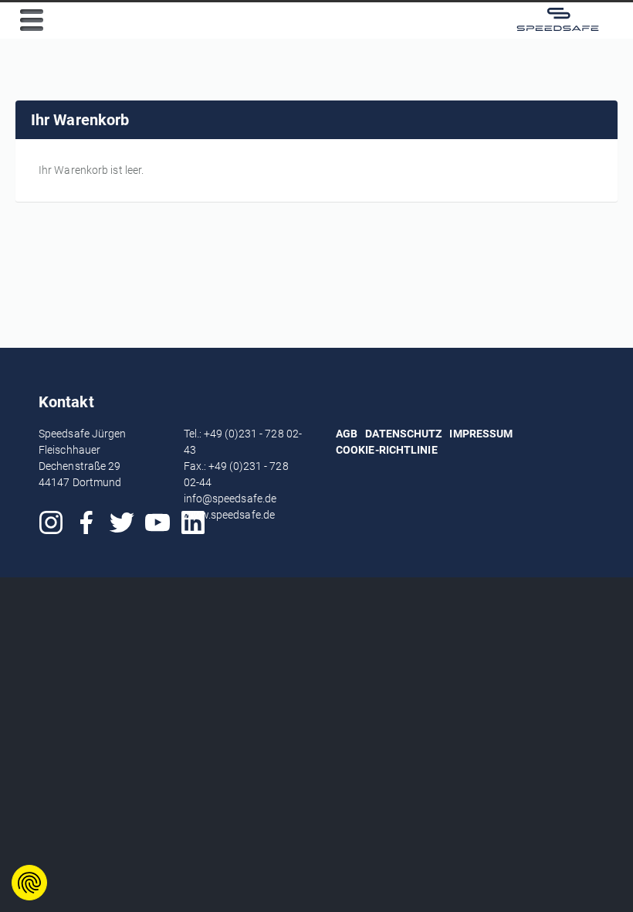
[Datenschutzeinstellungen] (29, 882)
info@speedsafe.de (230, 498)
